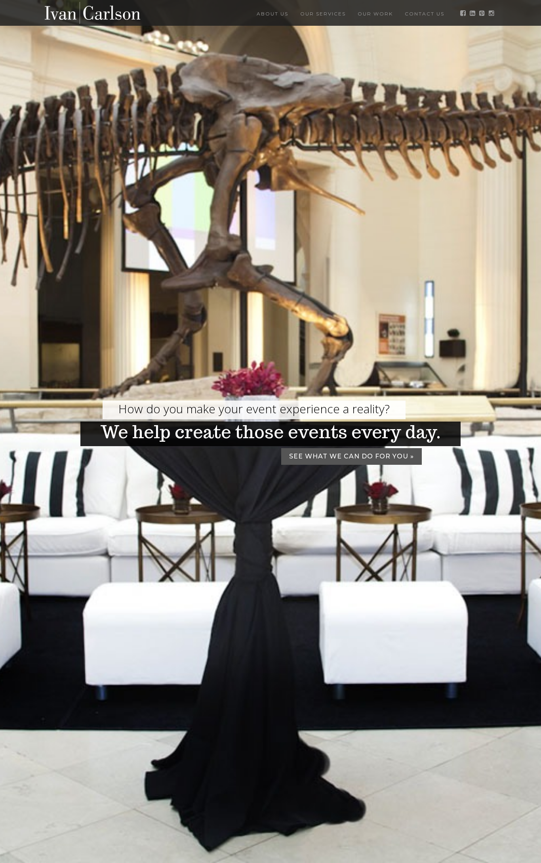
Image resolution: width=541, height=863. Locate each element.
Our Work (375, 14)
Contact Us (424, 14)
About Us (272, 14)
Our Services (323, 14)
